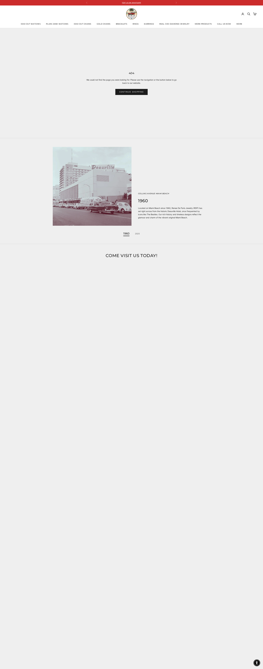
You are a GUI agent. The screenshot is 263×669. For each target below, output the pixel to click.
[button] (256, 662)
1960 (126, 233)
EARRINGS (149, 24)
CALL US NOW (224, 24)
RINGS (135, 24)
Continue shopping (131, 92)
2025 (137, 233)
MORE (239, 24)
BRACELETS (121, 24)
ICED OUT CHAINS (82, 24)
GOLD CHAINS (103, 24)
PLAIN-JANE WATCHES (57, 24)
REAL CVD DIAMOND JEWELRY (174, 24)
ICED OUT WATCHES (31, 24)
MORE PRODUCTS (203, 24)
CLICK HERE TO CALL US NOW (131, 3)
